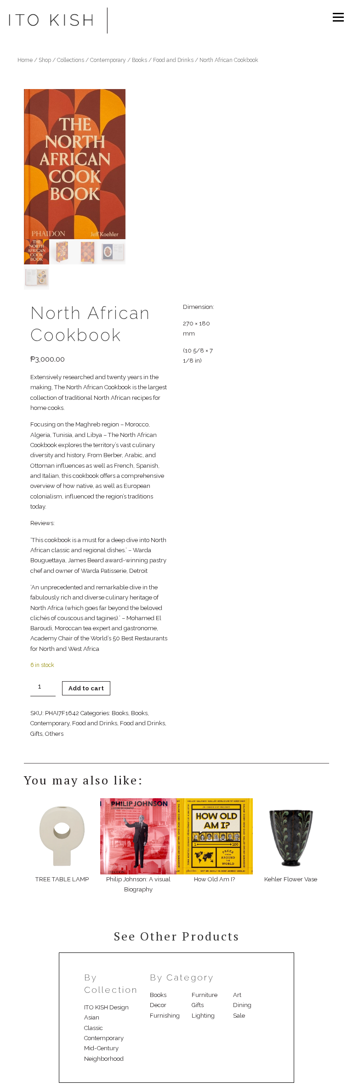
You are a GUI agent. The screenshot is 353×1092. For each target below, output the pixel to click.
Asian (91, 1017)
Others (54, 733)
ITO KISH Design (106, 1007)
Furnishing (165, 1015)
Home (25, 60)
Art (237, 994)
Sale (239, 1015)
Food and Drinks (173, 60)
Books (139, 60)
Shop (45, 60)
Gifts (36, 733)
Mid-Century (101, 1048)
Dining (242, 1005)
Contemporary (108, 60)
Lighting (203, 1015)
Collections (70, 60)
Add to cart (86, 688)
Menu (338, 17)
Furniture (204, 994)
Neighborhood (104, 1058)
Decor (158, 1005)
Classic (93, 1028)
